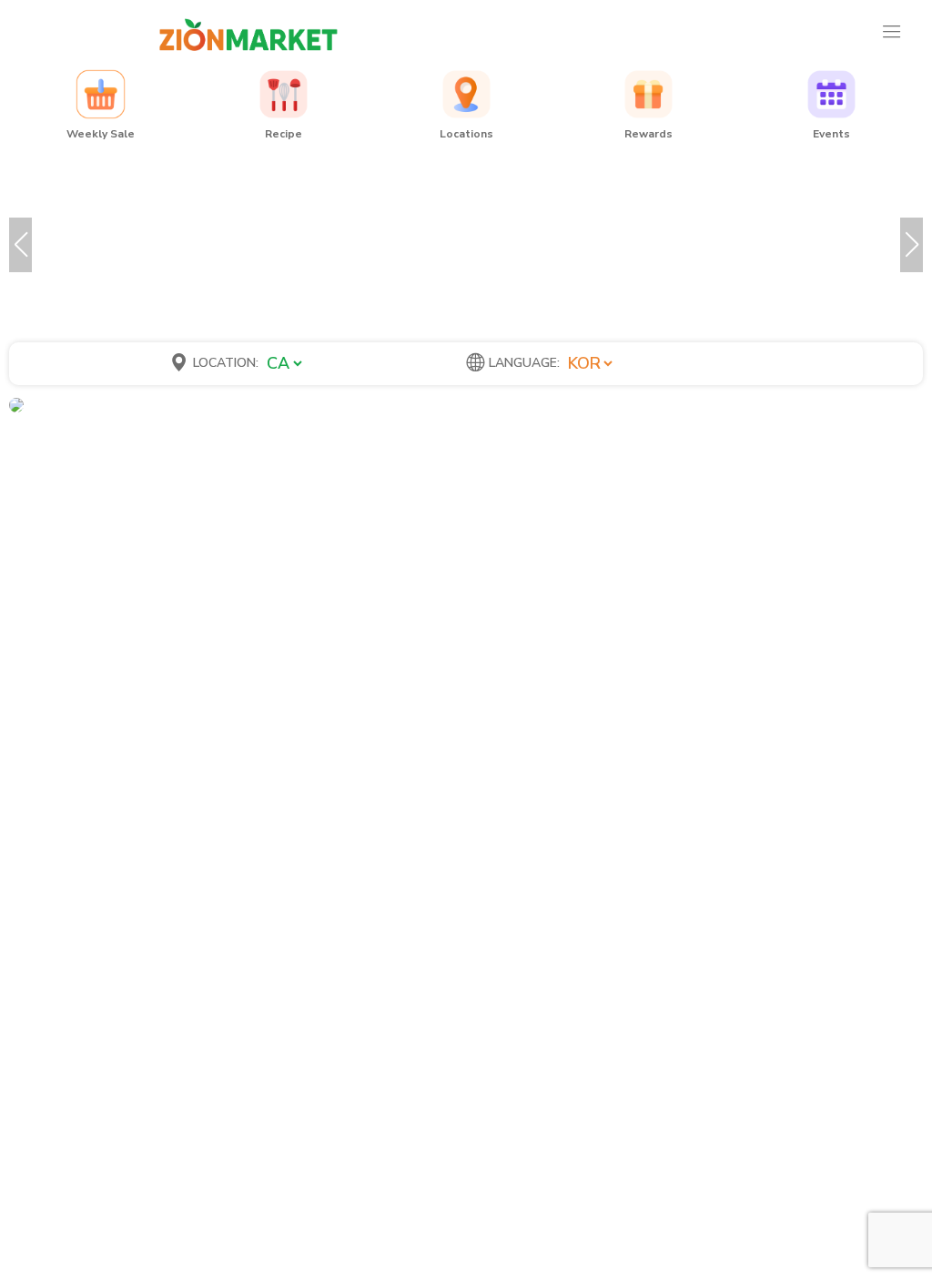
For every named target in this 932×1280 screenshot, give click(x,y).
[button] (20, 245)
